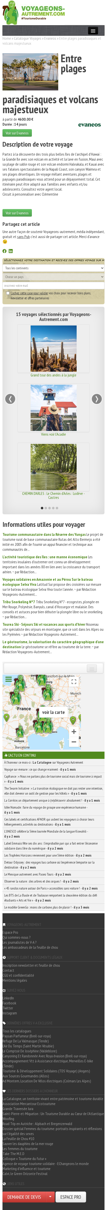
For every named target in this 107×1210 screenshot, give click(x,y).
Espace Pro (10, 932)
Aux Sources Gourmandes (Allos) (25, 1075)
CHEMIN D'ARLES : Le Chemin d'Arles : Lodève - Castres (53, 495)
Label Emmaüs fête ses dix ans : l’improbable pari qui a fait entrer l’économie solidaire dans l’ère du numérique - (51, 846)
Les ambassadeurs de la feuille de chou (30, 947)
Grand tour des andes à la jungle (53, 374)
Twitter (7, 1007)
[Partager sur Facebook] (4, 251)
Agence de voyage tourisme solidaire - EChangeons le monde (45, 1163)
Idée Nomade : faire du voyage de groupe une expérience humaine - (45, 810)
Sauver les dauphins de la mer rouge (27, 1143)
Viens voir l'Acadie (53, 434)
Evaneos (50, 38)
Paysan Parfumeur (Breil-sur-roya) (26, 1035)
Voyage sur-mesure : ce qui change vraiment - (40, 769)
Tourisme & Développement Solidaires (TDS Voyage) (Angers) (46, 1070)
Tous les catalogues (16, 1030)
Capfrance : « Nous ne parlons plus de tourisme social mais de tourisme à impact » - (53, 779)
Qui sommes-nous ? (16, 937)
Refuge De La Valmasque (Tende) (25, 1040)
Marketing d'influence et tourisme (26, 1168)
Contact (8, 970)
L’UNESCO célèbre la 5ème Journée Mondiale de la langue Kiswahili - (46, 834)
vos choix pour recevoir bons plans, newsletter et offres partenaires (51, 295)
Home (6, 38)
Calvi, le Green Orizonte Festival (25, 1173)
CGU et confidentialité (18, 975)
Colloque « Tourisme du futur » (24, 1158)
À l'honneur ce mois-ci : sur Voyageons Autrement (43, 762)
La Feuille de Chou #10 (18, 1138)
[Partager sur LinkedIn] (11, 251)
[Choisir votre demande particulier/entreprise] (50, 1197)
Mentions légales (14, 980)
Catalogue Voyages (27, 38)
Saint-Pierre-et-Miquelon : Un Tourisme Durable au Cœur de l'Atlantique (53, 1113)
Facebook (9, 1002)
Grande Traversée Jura (17, 1108)
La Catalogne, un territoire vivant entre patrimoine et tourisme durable (52, 1098)
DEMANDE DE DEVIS (24, 1197)
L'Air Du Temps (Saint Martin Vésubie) (28, 1045)
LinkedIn (8, 997)
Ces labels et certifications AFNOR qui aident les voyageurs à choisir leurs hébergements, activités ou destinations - (49, 822)
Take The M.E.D (13, 1153)
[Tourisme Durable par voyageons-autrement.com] (33, 11)
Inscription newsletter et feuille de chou (31, 965)
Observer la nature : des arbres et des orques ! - (41, 881)
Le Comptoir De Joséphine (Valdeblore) (29, 1050)
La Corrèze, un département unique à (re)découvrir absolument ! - (52, 800)
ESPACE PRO (70, 1197)
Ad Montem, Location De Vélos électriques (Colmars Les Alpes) (46, 1080)
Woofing (8, 1118)
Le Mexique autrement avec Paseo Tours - (37, 874)
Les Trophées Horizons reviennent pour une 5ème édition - (48, 855)
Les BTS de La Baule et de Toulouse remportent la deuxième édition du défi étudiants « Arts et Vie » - (50, 898)
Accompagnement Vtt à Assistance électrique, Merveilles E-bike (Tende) (47, 1063)
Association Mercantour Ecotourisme (28, 1103)
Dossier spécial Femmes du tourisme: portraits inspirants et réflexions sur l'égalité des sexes (52, 1131)
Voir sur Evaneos (17, 132)
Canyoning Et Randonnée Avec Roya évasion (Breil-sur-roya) (44, 1055)
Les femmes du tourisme (20, 1148)
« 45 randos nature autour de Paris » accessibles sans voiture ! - (51, 888)
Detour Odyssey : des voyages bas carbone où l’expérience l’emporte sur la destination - (49, 865)
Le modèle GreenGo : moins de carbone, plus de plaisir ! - (46, 907)
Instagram (9, 1012)
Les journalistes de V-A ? (19, 942)
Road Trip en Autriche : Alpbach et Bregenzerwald (37, 1123)
